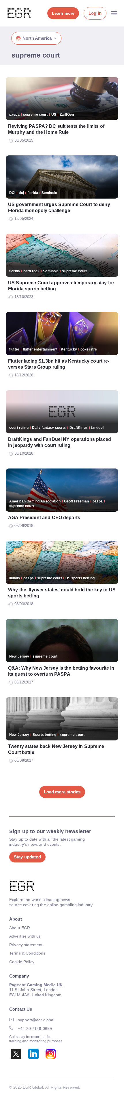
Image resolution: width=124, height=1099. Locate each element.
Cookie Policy (21, 961)
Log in (95, 13)
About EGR (19, 927)
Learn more (63, 13)
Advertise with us (25, 936)
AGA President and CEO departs (44, 517)
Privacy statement (25, 944)
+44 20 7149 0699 (35, 1028)
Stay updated (27, 856)
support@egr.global (36, 1020)
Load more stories (62, 791)
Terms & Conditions (27, 953)
